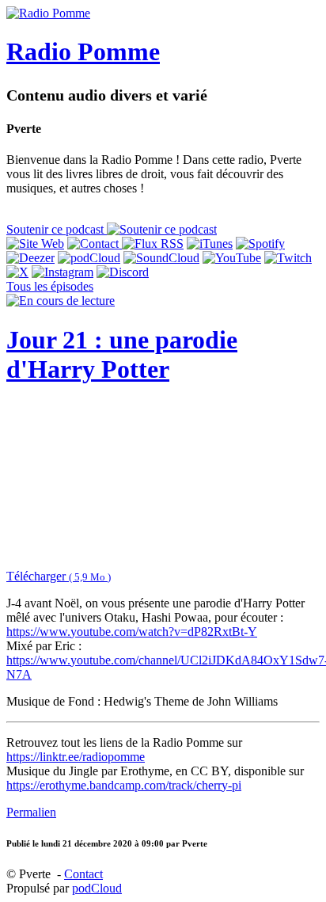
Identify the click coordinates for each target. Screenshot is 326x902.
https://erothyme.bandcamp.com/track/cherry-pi (123, 785)
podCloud (97, 888)
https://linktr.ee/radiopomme (75, 756)
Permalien (31, 812)
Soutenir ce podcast (56, 229)
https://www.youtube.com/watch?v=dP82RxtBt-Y (131, 631)
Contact (83, 874)
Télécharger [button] (58, 576)
